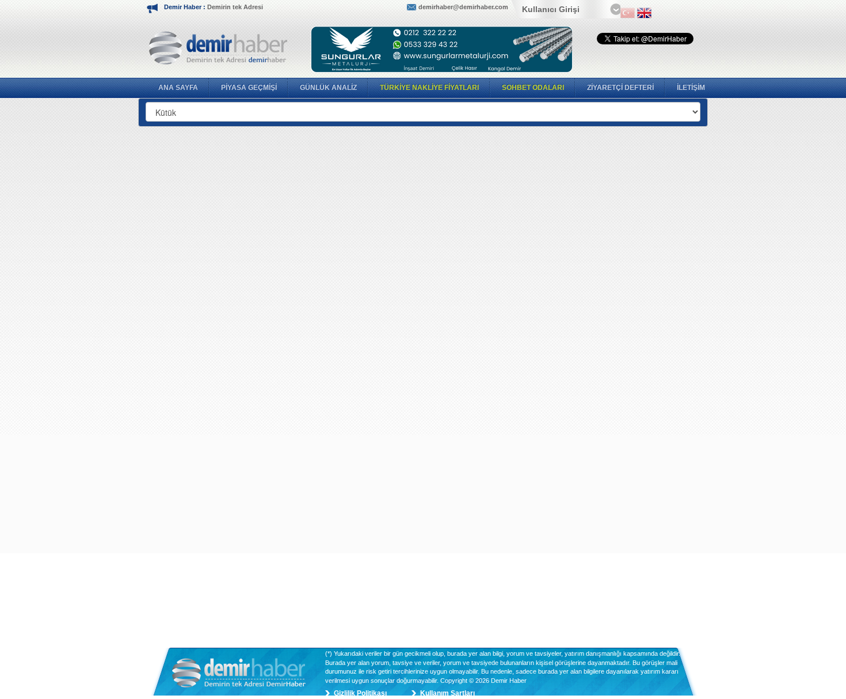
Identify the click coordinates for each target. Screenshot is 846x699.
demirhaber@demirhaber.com (463, 6)
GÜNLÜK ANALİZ (328, 88)
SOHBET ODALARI (533, 88)
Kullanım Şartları (447, 693)
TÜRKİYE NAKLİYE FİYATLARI (429, 88)
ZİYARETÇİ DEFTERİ (620, 88)
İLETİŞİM (691, 88)
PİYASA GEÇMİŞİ (249, 88)
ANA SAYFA (178, 88)
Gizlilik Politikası (360, 693)
